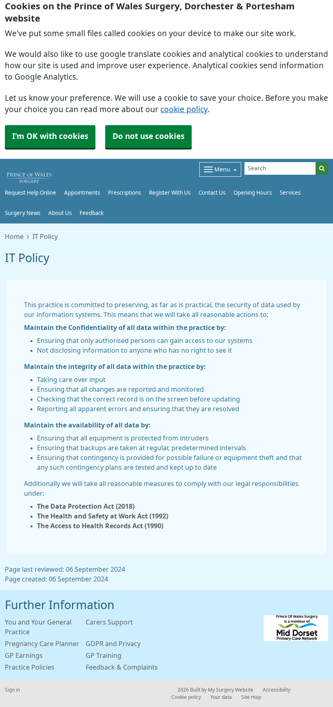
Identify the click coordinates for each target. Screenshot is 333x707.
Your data (221, 697)
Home (14, 236)
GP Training (103, 655)
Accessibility (276, 689)
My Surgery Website (230, 689)
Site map (251, 697)
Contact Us (212, 192)
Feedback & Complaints (122, 667)
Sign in (12, 689)
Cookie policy (186, 697)
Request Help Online (30, 192)
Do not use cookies (148, 136)
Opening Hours (253, 192)
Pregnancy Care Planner (42, 643)
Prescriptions (124, 192)
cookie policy (184, 109)
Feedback (92, 213)
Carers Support (109, 622)
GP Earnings (24, 655)
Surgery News (22, 213)
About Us (59, 213)
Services (290, 192)
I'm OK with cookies (50, 136)
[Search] (322, 168)
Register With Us (169, 192)
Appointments (82, 192)
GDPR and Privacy (113, 643)
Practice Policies (29, 667)
